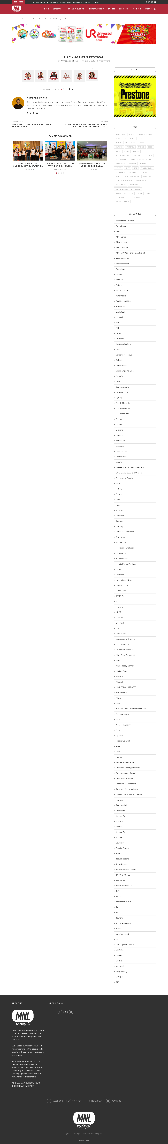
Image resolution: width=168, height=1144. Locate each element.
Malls (118, 660)
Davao (118, 143)
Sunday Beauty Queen (124, 193)
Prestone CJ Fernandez (126, 784)
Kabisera (132, 164)
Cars (118, 349)
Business (123, 9)
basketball (129, 138)
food (150, 147)
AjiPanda (119, 274)
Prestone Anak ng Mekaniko (128, 768)
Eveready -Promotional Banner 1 (130, 467)
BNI (117, 323)
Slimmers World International (128, 189)
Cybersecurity (122, 392)
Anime (119, 285)
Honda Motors (122, 558)
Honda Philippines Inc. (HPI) (141, 160)
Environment (121, 457)
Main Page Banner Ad (125, 655)
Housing (119, 569)
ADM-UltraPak (122, 248)
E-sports (119, 430)
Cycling (119, 398)
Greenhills (138, 155)
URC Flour (120, 950)
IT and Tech (121, 591)
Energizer (120, 446)
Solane (119, 837)
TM (117, 912)
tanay (139, 193)
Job (117, 601)
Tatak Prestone (122, 859)
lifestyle (143, 164)
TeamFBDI (120, 880)
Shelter (119, 827)
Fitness (119, 494)
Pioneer (119, 757)
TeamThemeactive (124, 886)
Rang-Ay (119, 800)
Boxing (119, 333)
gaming (136, 151)
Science (119, 821)
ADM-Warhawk (122, 258)
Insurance (120, 575)
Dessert (119, 419)
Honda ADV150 (121, 160)
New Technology (123, 725)
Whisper (119, 977)
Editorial (119, 435)
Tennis (118, 896)
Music (118, 703)
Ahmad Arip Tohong (69, 61)
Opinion (137, 9)
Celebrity (120, 360)
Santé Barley (148, 176)
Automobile (121, 296)
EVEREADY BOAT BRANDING (129, 473)
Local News (121, 634)
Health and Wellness (125, 548)
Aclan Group (121, 226)
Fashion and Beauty (124, 478)
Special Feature (122, 848)
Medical (119, 676)
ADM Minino (121, 242)
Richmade (120, 811)
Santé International (124, 180)
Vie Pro (119, 961)
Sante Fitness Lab (132, 176)
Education (120, 441)
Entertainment (97, 9)
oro (135, 168)
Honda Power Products (126, 564)
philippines (120, 172)
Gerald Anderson (123, 155)
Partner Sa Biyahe (123, 741)
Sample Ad (120, 816)
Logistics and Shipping (125, 639)
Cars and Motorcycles (125, 355)
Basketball (120, 306)
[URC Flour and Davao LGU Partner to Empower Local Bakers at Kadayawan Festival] (60, 151)
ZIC (117, 982)
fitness (141, 147)
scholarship (121, 185)
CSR (118, 382)
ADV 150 (131, 134)
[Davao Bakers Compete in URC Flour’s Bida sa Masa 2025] (92, 151)
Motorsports (121, 693)
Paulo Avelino (146, 168)
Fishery (119, 489)
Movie (118, 698)
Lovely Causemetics (124, 650)
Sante (118, 176)
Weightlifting (121, 971)
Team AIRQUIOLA (122, 197)
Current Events (76, 9)
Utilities (119, 955)
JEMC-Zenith (121, 596)
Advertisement (28, 19)
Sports (148, 9)
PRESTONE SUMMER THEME (129, 794)
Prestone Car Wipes (124, 778)
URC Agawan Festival (125, 945)
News (118, 730)
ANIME (118, 138)
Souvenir (119, 843)
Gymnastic (120, 537)
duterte (119, 147)
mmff (127, 168)
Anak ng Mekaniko (146, 134)
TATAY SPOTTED (123, 875)
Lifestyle (58, 9)
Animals (119, 280)
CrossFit (119, 376)
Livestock (120, 623)
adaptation (120, 134)
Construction (121, 365)
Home (46, 9)
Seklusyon (134, 185)
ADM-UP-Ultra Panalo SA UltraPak (130, 253)
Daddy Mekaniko (123, 403)
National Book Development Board (131, 709)
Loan (118, 628)
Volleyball (120, 966)
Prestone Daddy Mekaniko (127, 789)
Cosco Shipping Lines (125, 371)
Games (126, 151)
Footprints (120, 516)
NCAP (118, 719)
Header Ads (43, 19)
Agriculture (120, 269)
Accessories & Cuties (125, 221)
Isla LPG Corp (122, 585)
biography (120, 317)
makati (118, 168)
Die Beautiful (130, 143)
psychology (145, 172)
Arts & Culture (122, 290)
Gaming (119, 526)
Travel (118, 929)
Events (111, 9)
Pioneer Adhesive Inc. (125, 762)
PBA (118, 746)
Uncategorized (122, 934)
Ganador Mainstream (125, 532)
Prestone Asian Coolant (126, 773)
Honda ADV (121, 553)
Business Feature (123, 344)
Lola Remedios (122, 644)
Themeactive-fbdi (123, 902)
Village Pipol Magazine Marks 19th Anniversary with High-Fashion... (67, 2)
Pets (118, 752)
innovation (120, 164)
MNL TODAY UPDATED (126, 687)
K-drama (119, 607)
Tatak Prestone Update (126, 870)
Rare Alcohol (121, 805)
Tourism (119, 918)
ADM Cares (121, 237)
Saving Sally (141, 180)
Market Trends (122, 671)
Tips (117, 907)
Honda (149, 155)
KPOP (118, 612)
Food (118, 500)
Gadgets (119, 521)
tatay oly (149, 193)
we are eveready (122, 201)
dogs (142, 143)
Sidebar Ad (120, 832)
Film (118, 483)
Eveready (130, 147)
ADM (118, 231)
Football (119, 510)
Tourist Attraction (123, 923)
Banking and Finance (125, 301)
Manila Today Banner (125, 666)
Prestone (132, 172)
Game (118, 151)
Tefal (118, 891)
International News (124, 580)
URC (118, 939)
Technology (136, 197)
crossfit (141, 138)
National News (122, 714)
